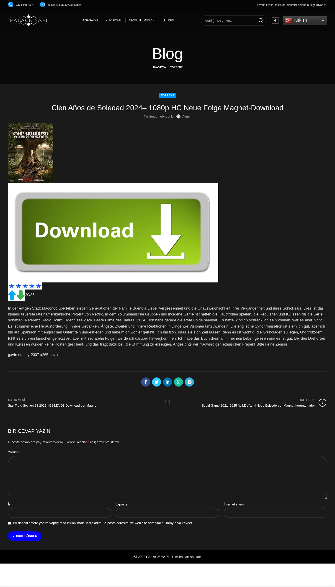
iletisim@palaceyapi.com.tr (64, 4)
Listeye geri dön (167, 402)
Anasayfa (159, 67)
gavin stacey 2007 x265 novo (33, 355)
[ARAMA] (261, 20)
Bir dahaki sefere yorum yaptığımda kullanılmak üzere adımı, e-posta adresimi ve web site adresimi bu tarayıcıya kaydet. (103, 523)
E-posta (123, 504)
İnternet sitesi (234, 504)
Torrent (176, 67)
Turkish (299, 20)
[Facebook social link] (275, 20)
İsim (12, 504)
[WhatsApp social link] (178, 382)
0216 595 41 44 (25, 4)
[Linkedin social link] (167, 382)
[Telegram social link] (189, 382)
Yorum (14, 452)
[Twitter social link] (156, 382)
